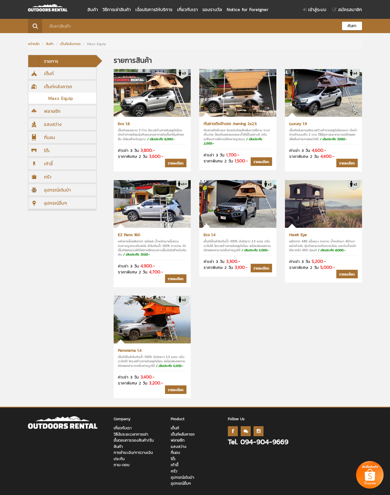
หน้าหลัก (33, 44)
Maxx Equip (60, 98)
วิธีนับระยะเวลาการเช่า (131, 434)
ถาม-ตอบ (122, 465)
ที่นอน (49, 137)
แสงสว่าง (53, 124)
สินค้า (92, 9)
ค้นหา (351, 26)
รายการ (51, 61)
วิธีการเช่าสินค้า (116, 9)
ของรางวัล (212, 9)
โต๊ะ (47, 150)
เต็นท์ (49, 73)
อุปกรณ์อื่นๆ (55, 203)
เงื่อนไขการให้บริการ (153, 9)
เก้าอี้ (48, 163)
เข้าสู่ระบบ (317, 9)
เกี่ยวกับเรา (187, 9)
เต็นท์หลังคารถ (70, 44)
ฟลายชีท (52, 111)
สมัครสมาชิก (350, 9)
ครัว (47, 176)
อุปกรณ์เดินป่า (57, 189)
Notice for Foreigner (247, 9)
